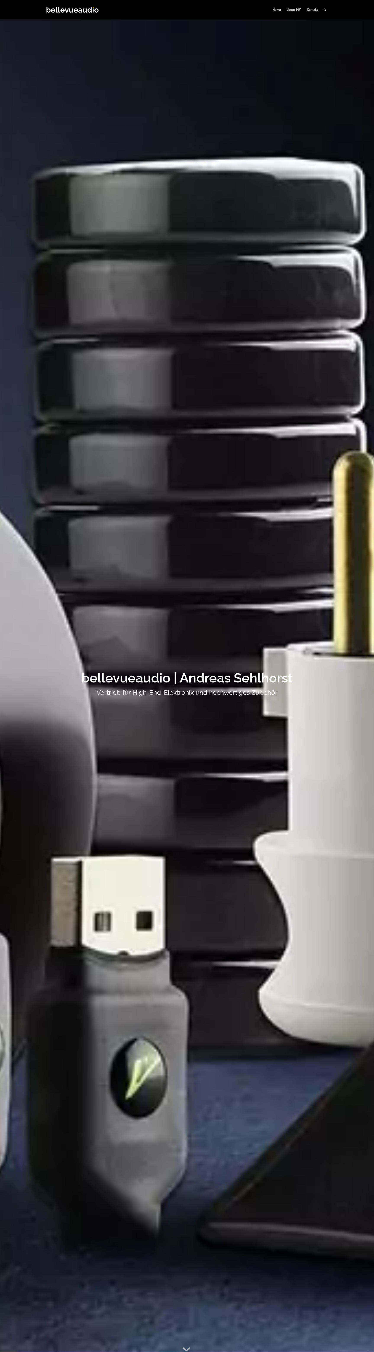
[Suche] (325, 9)
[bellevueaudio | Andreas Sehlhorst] (72, 9)
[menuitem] (277, 9)
